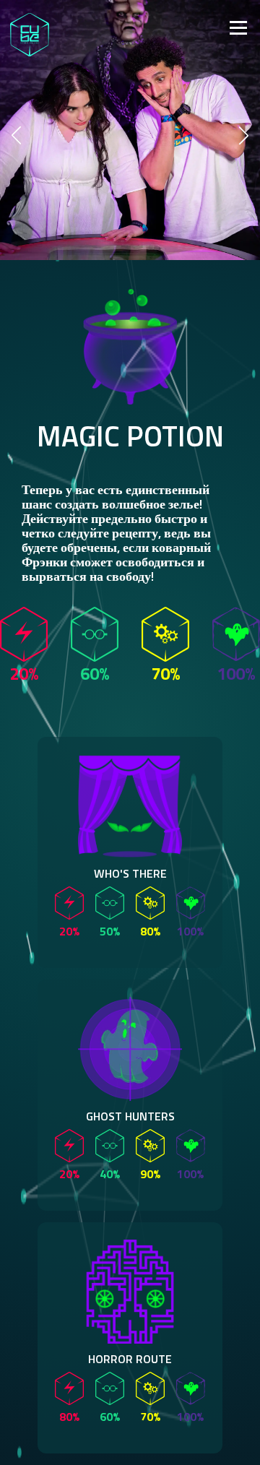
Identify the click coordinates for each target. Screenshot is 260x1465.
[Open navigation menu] (150, 26)
